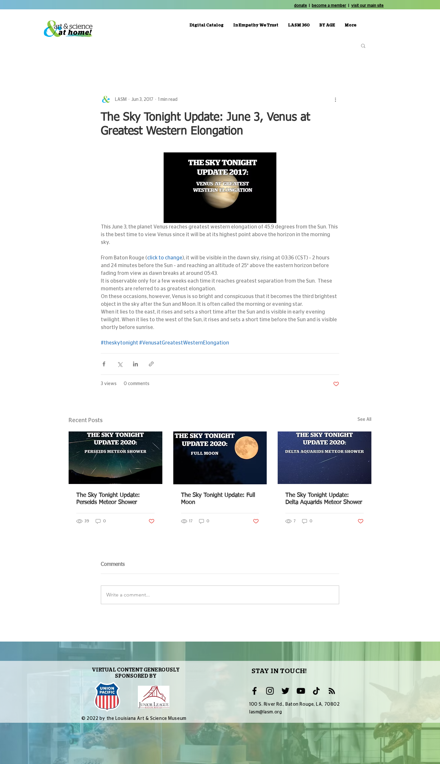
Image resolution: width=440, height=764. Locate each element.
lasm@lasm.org (265, 712)
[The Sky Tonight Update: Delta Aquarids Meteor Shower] (324, 457)
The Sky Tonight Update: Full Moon (218, 498)
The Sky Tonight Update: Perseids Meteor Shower (108, 498)
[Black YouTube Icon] (301, 691)
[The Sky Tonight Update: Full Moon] (220, 457)
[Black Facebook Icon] (254, 691)
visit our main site (367, 5)
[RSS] (332, 691)
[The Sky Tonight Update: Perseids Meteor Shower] (115, 457)
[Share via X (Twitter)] (120, 364)
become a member (329, 5)
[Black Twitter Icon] (285, 691)
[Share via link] (151, 364)
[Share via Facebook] (104, 364)
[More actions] (335, 99)
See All (364, 419)
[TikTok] (316, 691)
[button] (363, 45)
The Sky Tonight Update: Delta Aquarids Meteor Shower (323, 498)
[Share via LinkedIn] (135, 364)
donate (300, 5)
